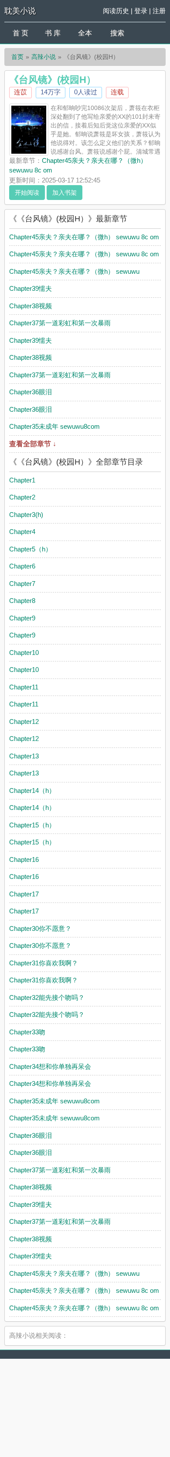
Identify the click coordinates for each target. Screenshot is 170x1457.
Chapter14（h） (32, 790)
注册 (159, 10)
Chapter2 (22, 497)
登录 (140, 10)
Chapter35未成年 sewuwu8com (54, 426)
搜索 (117, 33)
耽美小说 (20, 11)
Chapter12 (24, 721)
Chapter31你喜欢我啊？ (43, 963)
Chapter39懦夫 (30, 288)
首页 (17, 56)
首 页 (20, 33)
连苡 (20, 92)
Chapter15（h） (32, 825)
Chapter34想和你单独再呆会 (50, 1066)
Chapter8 (22, 600)
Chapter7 (22, 583)
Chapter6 (22, 566)
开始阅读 (27, 192)
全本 (85, 33)
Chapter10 (24, 652)
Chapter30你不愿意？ (40, 928)
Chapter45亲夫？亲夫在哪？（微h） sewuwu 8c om (84, 237)
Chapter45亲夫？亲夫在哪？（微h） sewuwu (74, 271)
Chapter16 (24, 859)
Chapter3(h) (26, 514)
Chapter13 (24, 756)
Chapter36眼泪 (30, 392)
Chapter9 (22, 618)
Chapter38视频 (30, 306)
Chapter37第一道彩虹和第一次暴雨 (60, 323)
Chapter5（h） (30, 549)
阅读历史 (116, 10)
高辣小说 (43, 56)
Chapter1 (22, 480)
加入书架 (64, 192)
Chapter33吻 (27, 1032)
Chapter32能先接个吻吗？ (47, 997)
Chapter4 (22, 531)
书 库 (53, 33)
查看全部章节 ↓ (32, 444)
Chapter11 (23, 687)
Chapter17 (24, 894)
